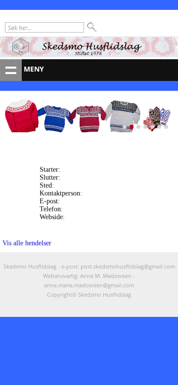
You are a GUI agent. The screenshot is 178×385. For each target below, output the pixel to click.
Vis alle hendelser (26, 243)
